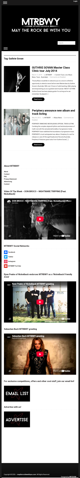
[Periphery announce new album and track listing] (17, 122)
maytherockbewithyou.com (26, 474)
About (6, 171)
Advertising (8, 181)
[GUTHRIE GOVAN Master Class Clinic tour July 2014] (17, 79)
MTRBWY (49, 75)
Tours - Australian (42, 77)
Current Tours (59, 75)
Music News (58, 117)
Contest (6, 184)
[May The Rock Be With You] (41, 22)
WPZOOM (72, 477)
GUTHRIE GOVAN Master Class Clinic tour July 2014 (51, 69)
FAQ (5, 176)
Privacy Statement (10, 179)
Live (66, 75)
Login (75, 1)
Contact (6, 174)
